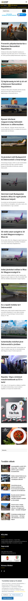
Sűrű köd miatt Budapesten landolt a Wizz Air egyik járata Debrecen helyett (13, 196)
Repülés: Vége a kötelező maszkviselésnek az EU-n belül (11, 379)
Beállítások (5, 594)
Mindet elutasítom (16, 594)
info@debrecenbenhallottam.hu (8, 553)
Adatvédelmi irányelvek (19, 591)
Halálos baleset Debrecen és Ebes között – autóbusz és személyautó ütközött (18, 477)
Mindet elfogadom (7, 598)
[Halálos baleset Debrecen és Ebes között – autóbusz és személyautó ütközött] (5, 478)
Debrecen (14, 5)
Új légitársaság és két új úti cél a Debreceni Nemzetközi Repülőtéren (14, 84)
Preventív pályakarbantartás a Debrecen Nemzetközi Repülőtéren (13, 46)
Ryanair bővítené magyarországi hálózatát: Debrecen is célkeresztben (12, 122)
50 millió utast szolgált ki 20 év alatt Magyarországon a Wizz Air (13, 234)
